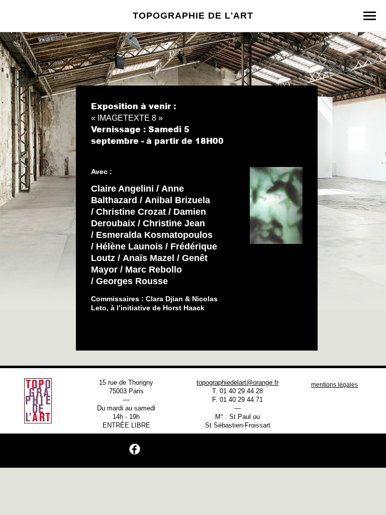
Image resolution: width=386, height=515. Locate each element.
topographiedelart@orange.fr (237, 382)
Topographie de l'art (193, 16)
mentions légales (334, 384)
